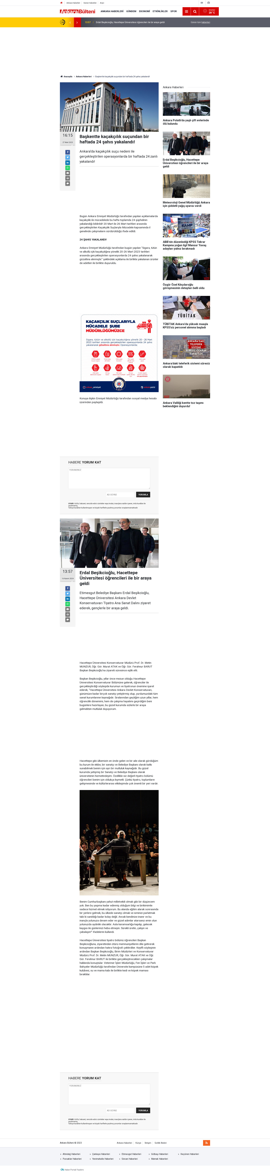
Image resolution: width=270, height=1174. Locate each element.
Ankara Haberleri (73, 3)
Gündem (131, 11)
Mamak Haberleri (159, 1159)
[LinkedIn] (67, 162)
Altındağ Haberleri (71, 1154)
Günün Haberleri (90, 3)
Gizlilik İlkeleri (161, 1143)
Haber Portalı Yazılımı (74, 1170)
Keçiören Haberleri (190, 1154)
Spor (173, 11)
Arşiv (102, 3)
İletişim (148, 1143)
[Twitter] (67, 157)
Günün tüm (200, 22)
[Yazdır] (67, 178)
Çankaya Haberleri (101, 1154)
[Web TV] (201, 2)
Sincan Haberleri (130, 1159)
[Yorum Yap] (67, 183)
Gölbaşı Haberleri (159, 1154)
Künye (138, 1143)
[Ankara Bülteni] (77, 11)
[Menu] (186, 11)
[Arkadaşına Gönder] (67, 173)
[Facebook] (67, 152)
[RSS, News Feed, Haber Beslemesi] (206, 1143)
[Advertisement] (135, 51)
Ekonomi (144, 11)
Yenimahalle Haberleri (102, 1159)
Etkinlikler (160, 11)
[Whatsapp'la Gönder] (67, 168)
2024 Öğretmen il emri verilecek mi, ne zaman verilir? (122, 22)
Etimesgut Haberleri (131, 1154)
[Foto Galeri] (208, 2)
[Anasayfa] (61, 3)
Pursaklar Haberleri (72, 1159)
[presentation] (70, 22)
